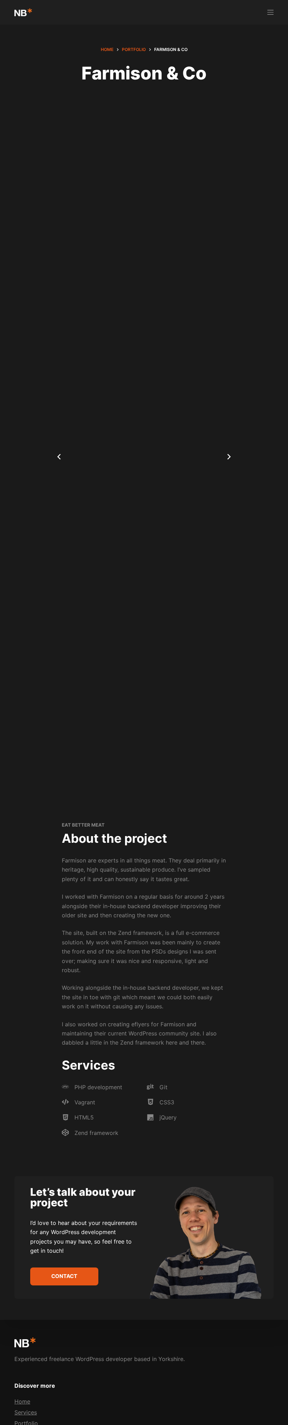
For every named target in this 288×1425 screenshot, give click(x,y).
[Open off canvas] (270, 12)
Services (25, 1412)
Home (22, 1401)
